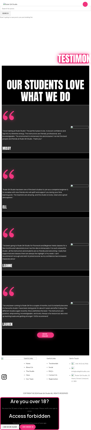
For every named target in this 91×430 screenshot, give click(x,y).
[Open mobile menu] (85, 4)
